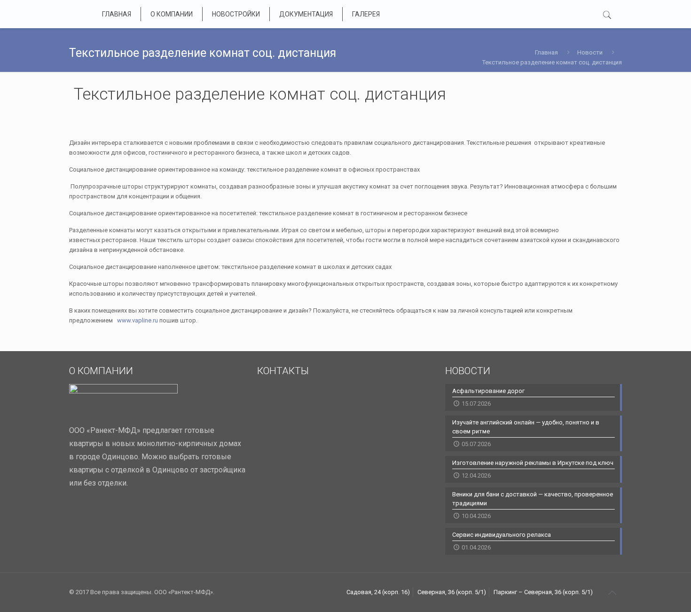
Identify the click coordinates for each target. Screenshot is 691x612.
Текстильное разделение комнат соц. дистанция (552, 62)
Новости (590, 52)
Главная (546, 52)
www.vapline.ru (137, 320)
